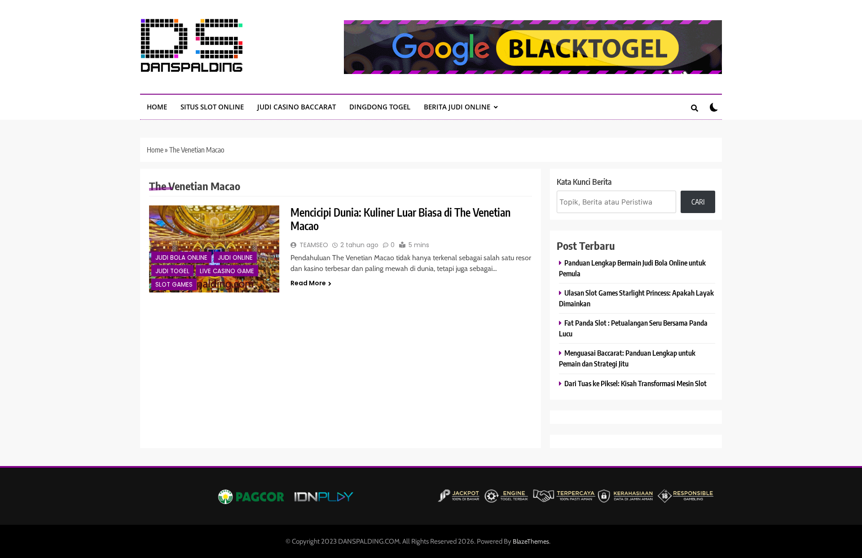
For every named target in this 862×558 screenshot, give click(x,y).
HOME (157, 106)
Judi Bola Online (181, 257)
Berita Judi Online (457, 106)
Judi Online (235, 257)
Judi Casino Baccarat (296, 106)
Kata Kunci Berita (584, 181)
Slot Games (174, 284)
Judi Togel (172, 271)
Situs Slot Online (212, 106)
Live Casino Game (227, 271)
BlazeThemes (531, 541)
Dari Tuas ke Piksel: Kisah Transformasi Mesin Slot (635, 383)
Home (155, 149)
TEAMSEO (313, 244)
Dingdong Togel (379, 106)
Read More (308, 283)
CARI (698, 201)
